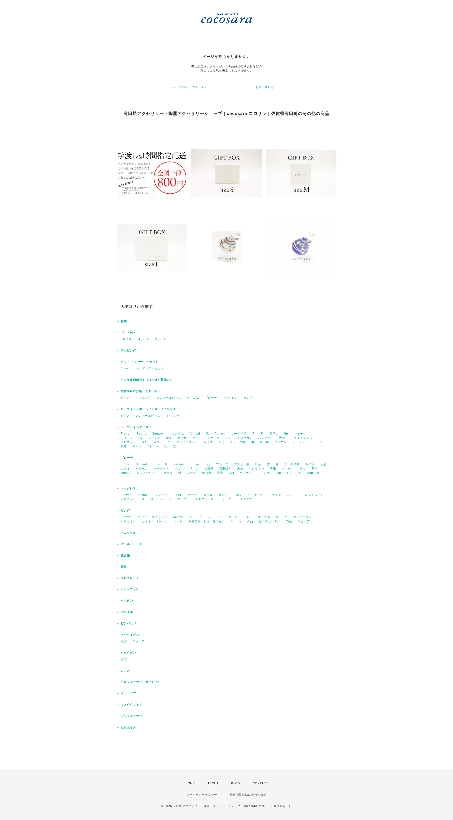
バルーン (142, 468)
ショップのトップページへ (188, 87)
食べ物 (264, 442)
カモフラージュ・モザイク (206, 521)
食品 (250, 521)
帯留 (124, 566)
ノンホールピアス (169, 397)
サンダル (228, 499)
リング (248, 397)
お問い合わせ (265, 87)
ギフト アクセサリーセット (140, 362)
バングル (127, 612)
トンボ (265, 472)
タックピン (128, 652)
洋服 (273, 468)
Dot (168, 442)
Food (177, 495)
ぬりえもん (128, 727)
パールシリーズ (131, 544)
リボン (194, 468)
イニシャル (128, 532)
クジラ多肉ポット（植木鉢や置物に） (147, 379)
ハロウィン (128, 442)
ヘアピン (127, 600)
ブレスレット (130, 578)
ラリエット (255, 495)
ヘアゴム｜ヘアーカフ (136, 427)
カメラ (310, 464)
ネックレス (230, 397)
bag (207, 464)
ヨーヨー (127, 477)
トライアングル (301, 438)
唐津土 (274, 433)
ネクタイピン (130, 634)
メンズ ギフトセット (150, 368)
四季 (157, 442)
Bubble (236, 521)
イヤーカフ (128, 693)
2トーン (153, 446)
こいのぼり (292, 464)
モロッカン (244, 438)
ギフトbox (128, 332)
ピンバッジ (128, 623)
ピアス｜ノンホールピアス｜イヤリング (148, 409)
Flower (126, 433)
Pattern (219, 433)
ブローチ (211, 397)
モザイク (213, 438)
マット (137, 446)
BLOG (235, 783)
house (194, 464)
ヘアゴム (193, 397)
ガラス (208, 442)
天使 (221, 442)
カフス (125, 670)
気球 (124, 446)
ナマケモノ (247, 472)
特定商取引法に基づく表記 (248, 794)
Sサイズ (160, 339)
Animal (195, 433)
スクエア (246, 499)
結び (145, 442)
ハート (197, 438)
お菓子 (209, 468)
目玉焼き (225, 468)
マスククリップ (131, 704)
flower (125, 368)
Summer (313, 472)
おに (290, 472)
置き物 (125, 555)
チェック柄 (237, 442)
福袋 (124, 321)
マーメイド (238, 433)
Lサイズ (126, 339)
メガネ (179, 468)
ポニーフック (130, 589)
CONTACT (260, 783)
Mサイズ (143, 339)
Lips (156, 464)
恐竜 (289, 521)
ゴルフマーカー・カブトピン (141, 682)
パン (228, 438)
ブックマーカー (131, 716)
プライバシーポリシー (201, 794)
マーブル (154, 438)
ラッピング (128, 350)
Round (142, 433)
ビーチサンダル (269, 521)
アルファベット (187, 442)
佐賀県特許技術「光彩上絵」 (141, 391)
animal (178, 517)
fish (278, 472)
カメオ (182, 438)
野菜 (282, 438)
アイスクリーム (131, 438)
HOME (190, 783)
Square (157, 433)
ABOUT (213, 783)
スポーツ (288, 468)
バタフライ (265, 438)
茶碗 (220, 472)
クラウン (281, 442)
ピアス (125, 397)
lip (286, 433)
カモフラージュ (303, 442)
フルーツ (300, 433)
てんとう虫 (176, 433)
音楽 (169, 438)
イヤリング (143, 397)
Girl (231, 472)
